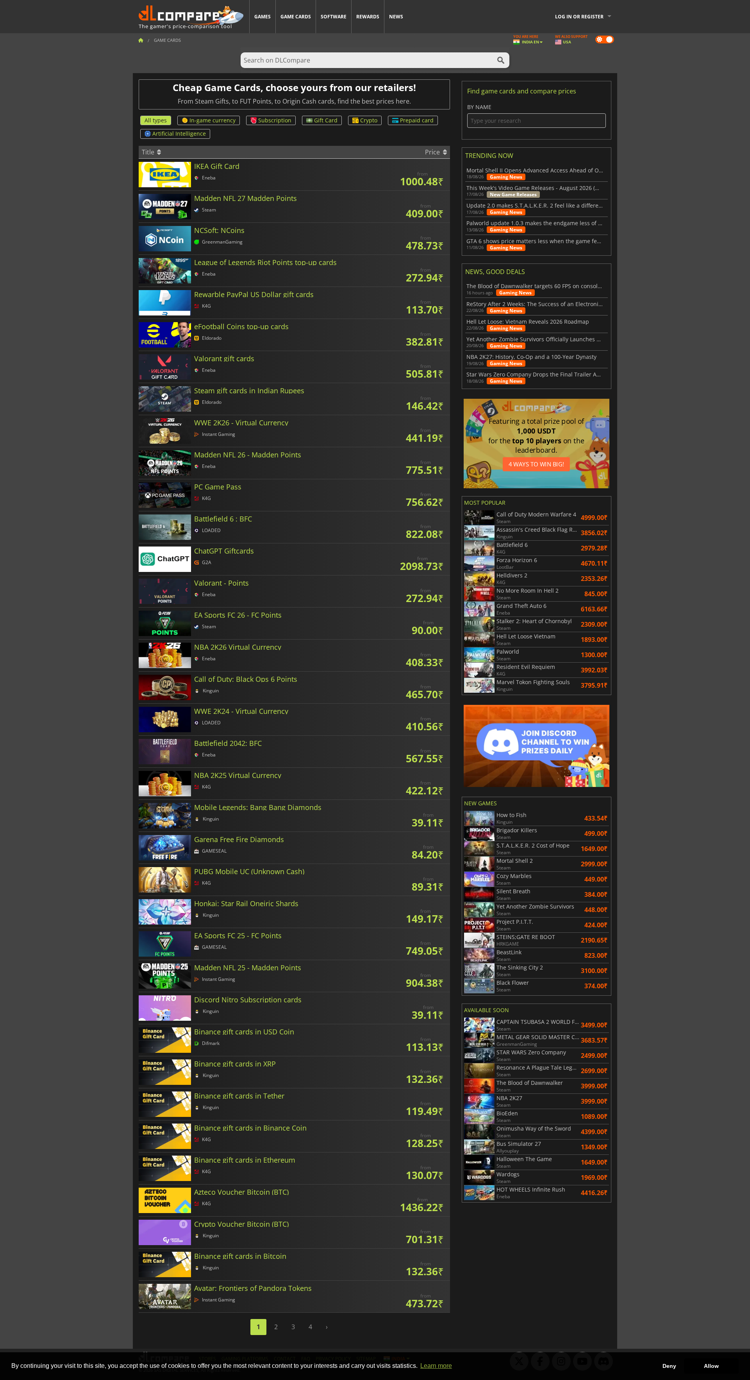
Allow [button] (711, 1366)
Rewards (367, 16)
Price (433, 152)
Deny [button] (669, 1366)
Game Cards (295, 16)
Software (333, 16)
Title (149, 152)
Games (262, 16)
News (396, 16)
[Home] (140, 40)
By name (479, 107)
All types (156, 120)
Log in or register (579, 16)
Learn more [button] (436, 1365)
